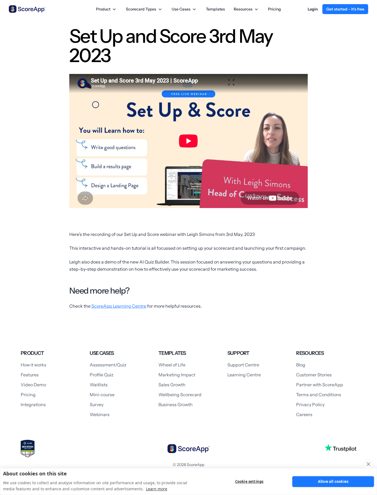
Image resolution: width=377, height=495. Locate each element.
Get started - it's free (345, 9)
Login (313, 9)
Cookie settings (249, 481)
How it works (33, 365)
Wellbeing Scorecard (179, 394)
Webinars (100, 414)
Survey (96, 404)
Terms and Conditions (318, 394)
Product (103, 9)
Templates (215, 9)
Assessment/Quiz (108, 365)
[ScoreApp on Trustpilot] (340, 448)
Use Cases (181, 9)
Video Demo (33, 384)
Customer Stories (314, 374)
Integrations (33, 404)
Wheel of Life (171, 365)
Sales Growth (171, 384)
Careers (304, 414)
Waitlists (99, 384)
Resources (243, 9)
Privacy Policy (310, 404)
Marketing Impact (176, 374)
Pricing (274, 9)
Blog (300, 365)
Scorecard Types (141, 9)
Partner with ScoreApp (319, 384)
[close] (368, 464)
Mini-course (102, 394)
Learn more (156, 488)
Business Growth (175, 404)
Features (30, 374)
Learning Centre (244, 374)
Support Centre (243, 365)
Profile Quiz (101, 374)
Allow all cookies (333, 481)
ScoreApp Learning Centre (118, 306)
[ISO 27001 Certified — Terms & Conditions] (27, 448)
